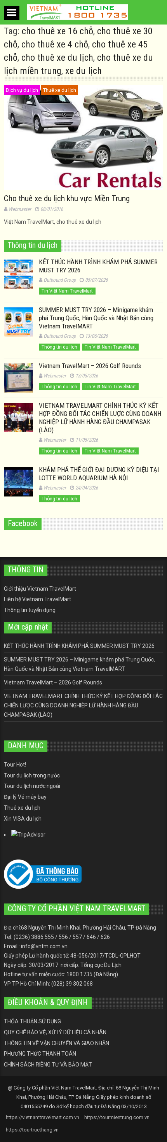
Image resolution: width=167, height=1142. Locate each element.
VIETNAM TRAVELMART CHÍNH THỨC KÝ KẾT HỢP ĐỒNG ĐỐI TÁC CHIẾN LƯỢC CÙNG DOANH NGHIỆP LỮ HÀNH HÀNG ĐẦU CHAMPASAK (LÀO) (100, 418)
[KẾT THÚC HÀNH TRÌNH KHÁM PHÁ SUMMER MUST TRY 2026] (18, 274)
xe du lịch (83, 70)
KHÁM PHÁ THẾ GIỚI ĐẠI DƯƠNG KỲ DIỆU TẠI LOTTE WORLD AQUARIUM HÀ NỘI (99, 474)
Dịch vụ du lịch (22, 90)
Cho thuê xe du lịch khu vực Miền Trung (67, 198)
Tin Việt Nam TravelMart (67, 291)
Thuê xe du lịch (59, 90)
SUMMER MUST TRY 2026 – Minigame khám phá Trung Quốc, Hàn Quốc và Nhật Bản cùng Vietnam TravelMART (96, 318)
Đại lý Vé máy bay (25, 797)
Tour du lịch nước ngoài (32, 786)
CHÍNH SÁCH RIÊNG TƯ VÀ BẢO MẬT (48, 1064)
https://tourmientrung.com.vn (117, 1117)
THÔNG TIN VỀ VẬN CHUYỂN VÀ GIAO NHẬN (56, 1043)
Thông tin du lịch (59, 347)
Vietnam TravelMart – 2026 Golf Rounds (90, 366)
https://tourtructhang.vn (32, 1130)
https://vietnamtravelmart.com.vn (42, 1117)
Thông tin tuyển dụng (30, 610)
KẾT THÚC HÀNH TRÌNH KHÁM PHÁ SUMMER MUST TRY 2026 (79, 646)
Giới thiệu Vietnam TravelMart (40, 589)
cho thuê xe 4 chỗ (54, 44)
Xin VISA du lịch (23, 819)
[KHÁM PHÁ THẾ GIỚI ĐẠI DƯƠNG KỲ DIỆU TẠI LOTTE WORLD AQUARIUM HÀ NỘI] (18, 481)
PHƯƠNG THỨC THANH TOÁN (40, 1054)
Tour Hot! (15, 764)
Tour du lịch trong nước (32, 775)
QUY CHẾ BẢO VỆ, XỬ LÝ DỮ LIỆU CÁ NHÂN (55, 1032)
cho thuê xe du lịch (57, 57)
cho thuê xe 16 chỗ (57, 31)
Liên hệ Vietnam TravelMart (37, 599)
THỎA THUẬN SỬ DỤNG (32, 1021)
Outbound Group (59, 280)
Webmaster (20, 209)
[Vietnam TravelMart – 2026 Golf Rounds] (18, 378)
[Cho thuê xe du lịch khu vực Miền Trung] (83, 137)
